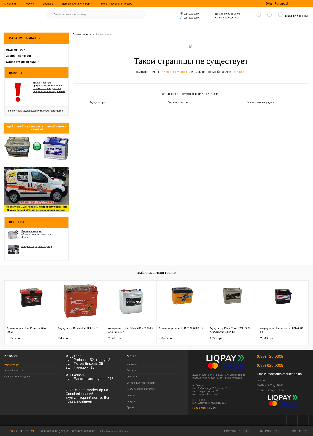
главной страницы (173, 72)
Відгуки (131, 401)
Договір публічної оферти (77, 3)
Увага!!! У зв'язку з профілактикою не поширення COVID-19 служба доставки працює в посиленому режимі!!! (49, 87)
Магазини (10, 3)
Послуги (29, 3)
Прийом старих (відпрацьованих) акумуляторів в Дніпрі (35, 111)
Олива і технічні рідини (260, 102)
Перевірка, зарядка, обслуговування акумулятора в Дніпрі (37, 234)
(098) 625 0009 (49, 431)
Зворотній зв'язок (22, 431)
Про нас (131, 407)
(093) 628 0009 (86, 431)
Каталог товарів (24, 38)
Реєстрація (282, 3)
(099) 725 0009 (68, 431)
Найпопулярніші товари (156, 272)
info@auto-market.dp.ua (284, 374)
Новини (15, 72)
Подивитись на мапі (204, 407)
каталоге (238, 72)
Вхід (269, 3)
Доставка (48, 3)
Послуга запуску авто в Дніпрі (36, 246)
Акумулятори (97, 102)
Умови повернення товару (116, 3)
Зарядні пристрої (178, 102)
